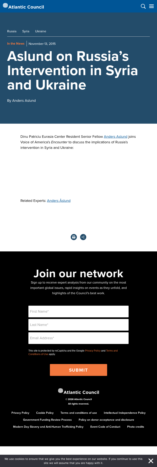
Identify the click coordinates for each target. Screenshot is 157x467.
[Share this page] (83, 237)
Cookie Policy (45, 413)
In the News (16, 43)
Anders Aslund (115, 136)
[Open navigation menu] (151, 6)
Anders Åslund (59, 200)
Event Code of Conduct (105, 427)
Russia (11, 31)
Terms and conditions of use (79, 413)
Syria (25, 31)
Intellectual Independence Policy (125, 413)
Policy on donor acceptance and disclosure (106, 420)
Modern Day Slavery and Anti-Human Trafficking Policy (48, 427)
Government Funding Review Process (47, 420)
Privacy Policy (93, 350)
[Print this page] (74, 237)
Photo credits (135, 427)
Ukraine (40, 31)
